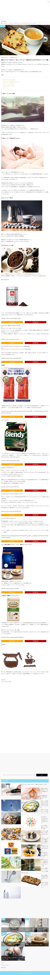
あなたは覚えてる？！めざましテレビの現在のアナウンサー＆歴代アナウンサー (44, 820)
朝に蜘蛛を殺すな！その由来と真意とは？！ (44, 797)
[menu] (48, 2)
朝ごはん (4, 679)
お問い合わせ (3, 967)
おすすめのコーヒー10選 (9, 85)
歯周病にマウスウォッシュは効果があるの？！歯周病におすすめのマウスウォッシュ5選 (44, 862)
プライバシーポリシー (5, 965)
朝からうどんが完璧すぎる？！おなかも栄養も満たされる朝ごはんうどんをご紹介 (44, 804)
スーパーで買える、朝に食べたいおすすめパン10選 (44, 827)
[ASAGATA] (23, 21)
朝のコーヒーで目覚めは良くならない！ (12, 81)
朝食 (10, 681)
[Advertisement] (23, 11)
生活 (27, 919)
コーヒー (4, 681)
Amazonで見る (12, 322)
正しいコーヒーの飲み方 (9, 83)
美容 (3, 919)
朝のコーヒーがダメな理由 (9, 79)
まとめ (5, 87)
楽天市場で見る (35, 322)
